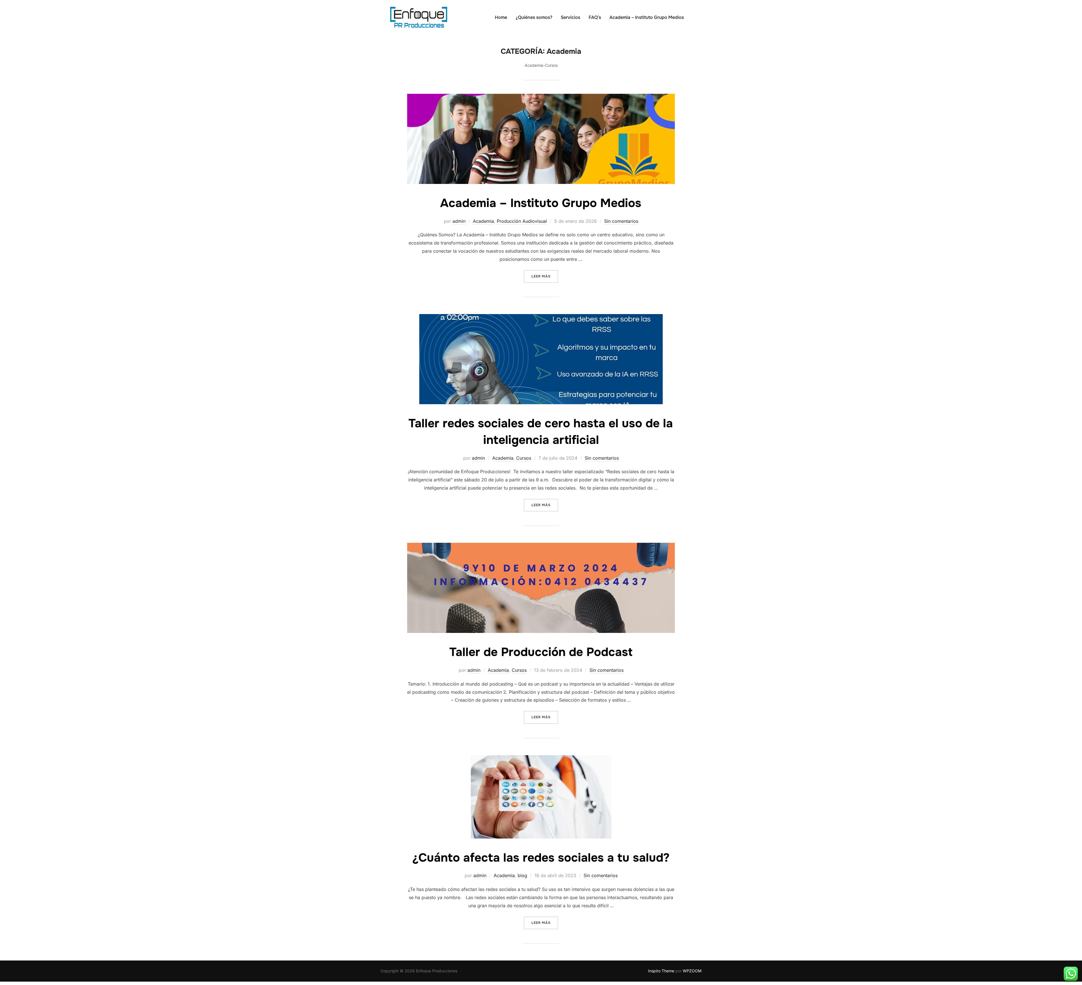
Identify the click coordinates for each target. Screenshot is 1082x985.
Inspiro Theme (661, 970)
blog (522, 875)
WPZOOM (692, 970)
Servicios (570, 17)
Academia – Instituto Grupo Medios (646, 17)
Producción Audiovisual (522, 221)
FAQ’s (595, 17)
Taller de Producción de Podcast (540, 652)
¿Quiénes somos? (534, 17)
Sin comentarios (621, 221)
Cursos (523, 458)
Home (501, 17)
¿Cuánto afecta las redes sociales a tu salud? (540, 857)
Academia (483, 221)
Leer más (544, 276)
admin (459, 221)
